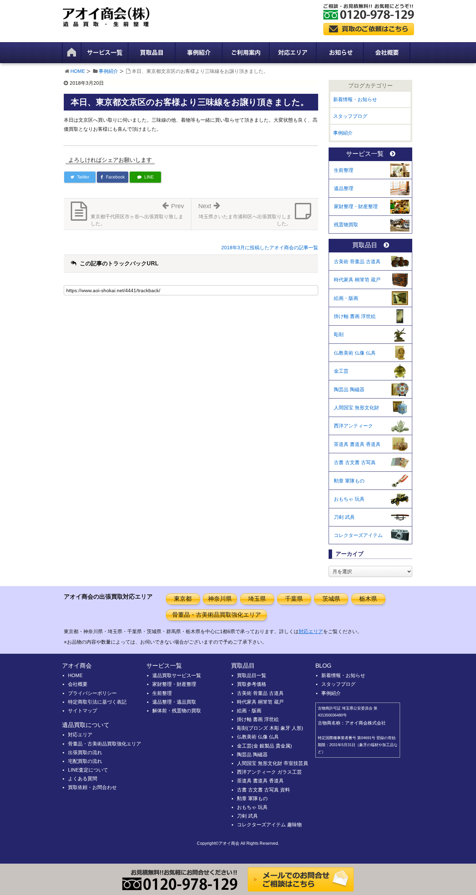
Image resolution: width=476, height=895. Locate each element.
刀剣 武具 (344, 517)
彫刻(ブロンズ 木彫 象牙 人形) (270, 728)
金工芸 (341, 371)
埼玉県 (257, 599)
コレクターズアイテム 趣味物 (269, 824)
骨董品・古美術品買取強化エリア (216, 615)
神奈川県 (220, 599)
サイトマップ (82, 710)
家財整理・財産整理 (356, 206)
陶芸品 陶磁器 (349, 389)
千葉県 (294, 599)
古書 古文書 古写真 (355, 462)
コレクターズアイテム (358, 535)
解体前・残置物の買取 (176, 710)
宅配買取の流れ (85, 761)
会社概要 (77, 684)
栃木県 (368, 599)
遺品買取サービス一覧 (176, 675)
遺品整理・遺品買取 (174, 702)
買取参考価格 (251, 684)
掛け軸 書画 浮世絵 (355, 316)
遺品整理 (343, 188)
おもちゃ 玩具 (349, 499)
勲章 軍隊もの (349, 481)
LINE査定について (88, 770)
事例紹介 (108, 71)
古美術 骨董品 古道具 (357, 261)
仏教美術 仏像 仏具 (355, 353)
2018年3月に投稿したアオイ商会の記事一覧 (269, 247)
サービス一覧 (365, 154)
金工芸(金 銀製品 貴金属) (264, 746)
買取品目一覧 (251, 675)
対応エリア (311, 631)
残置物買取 (346, 224)
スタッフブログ (350, 116)
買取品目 (364, 245)
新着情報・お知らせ (355, 99)
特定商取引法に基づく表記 (97, 702)
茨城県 (331, 599)
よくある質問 (82, 778)
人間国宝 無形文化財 (356, 407)
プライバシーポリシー (92, 693)
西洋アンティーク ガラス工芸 (269, 772)
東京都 (183, 599)
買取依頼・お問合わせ (92, 787)
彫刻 (339, 334)
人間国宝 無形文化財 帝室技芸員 (272, 763)
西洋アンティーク (353, 425)
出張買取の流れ (85, 752)
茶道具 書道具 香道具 (357, 444)
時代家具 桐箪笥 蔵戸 (357, 279)
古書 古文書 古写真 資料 (263, 789)
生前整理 (343, 170)
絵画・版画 (346, 298)
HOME (77, 71)
